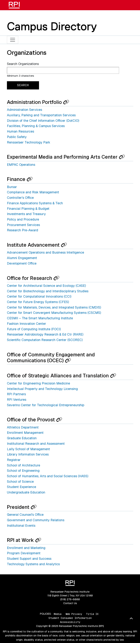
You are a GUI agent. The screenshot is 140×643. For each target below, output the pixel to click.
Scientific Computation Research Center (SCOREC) (45, 340)
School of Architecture (23, 465)
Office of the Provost (31, 419)
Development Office (21, 263)
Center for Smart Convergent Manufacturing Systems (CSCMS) (54, 313)
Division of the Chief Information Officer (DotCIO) (43, 120)
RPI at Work (21, 540)
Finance (17, 179)
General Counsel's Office (25, 514)
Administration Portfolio (35, 102)
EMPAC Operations (21, 164)
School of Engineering (23, 470)
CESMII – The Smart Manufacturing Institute (40, 318)
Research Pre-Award (22, 230)
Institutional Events (21, 525)
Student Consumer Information (70, 618)
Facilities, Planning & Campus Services (36, 126)
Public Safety (17, 137)
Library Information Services (28, 454)
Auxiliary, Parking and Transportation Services (41, 115)
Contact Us (70, 603)
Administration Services (24, 110)
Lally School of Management (28, 449)
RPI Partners (16, 394)
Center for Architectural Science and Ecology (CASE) (46, 286)
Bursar (12, 187)
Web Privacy (74, 613)
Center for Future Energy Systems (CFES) (38, 302)
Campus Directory (52, 26)
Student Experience (21, 487)
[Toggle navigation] (12, 40)
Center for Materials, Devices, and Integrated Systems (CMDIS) (54, 307)
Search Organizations (23, 64)
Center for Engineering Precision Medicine (38, 383)
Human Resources (20, 131)
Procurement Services (23, 225)
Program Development (23, 553)
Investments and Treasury (26, 214)
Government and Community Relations (35, 520)
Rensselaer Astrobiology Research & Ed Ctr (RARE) (45, 334)
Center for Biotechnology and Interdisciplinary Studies (47, 291)
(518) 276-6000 (70, 599)
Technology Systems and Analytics (33, 564)
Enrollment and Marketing (26, 548)
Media (58, 613)
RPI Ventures (16, 399)
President (19, 507)
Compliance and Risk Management (33, 192)
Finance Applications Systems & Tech (35, 203)
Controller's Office (20, 198)
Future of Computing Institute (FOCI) (34, 329)
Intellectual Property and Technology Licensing (42, 389)
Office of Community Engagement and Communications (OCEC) (51, 357)
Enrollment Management (25, 432)
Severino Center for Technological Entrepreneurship (45, 405)
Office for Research (30, 278)
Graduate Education (22, 438)
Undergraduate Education (26, 492)
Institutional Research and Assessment (36, 443)
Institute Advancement (34, 245)
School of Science (20, 481)
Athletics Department (23, 427)
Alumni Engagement (22, 258)
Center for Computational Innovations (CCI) (39, 296)
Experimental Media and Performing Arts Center (63, 157)
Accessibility (70, 622)
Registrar (14, 460)
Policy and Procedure (23, 219)
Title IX (92, 613)
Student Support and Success (29, 558)
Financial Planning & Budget (28, 208)
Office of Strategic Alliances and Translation (58, 375)
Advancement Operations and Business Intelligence (45, 252)
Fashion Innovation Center (26, 324)
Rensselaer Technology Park (28, 142)
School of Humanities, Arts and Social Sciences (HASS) (47, 476)
